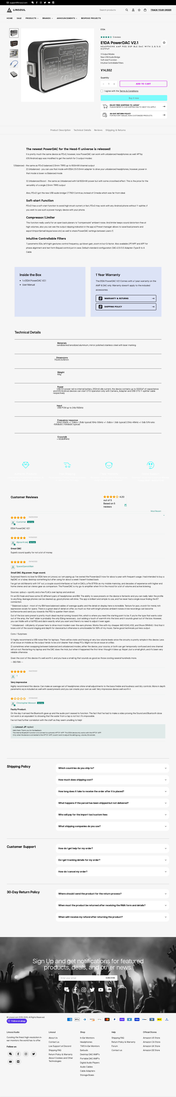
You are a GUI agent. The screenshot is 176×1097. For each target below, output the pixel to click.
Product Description (60, 130)
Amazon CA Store (151, 1042)
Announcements (66, 18)
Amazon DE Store (151, 1050)
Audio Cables (86, 1066)
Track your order (161, 10)
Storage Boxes (87, 1075)
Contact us (54, 1042)
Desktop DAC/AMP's (90, 1054)
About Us (53, 1037)
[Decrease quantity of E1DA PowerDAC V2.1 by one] (103, 84)
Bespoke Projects (91, 18)
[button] (144, 10)
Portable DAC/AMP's (90, 1058)
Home (10, 18)
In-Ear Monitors (87, 1037)
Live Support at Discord (60, 1046)
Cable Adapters (87, 1070)
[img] (18, 517)
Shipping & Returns (116, 130)
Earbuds (84, 1050)
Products (31, 18)
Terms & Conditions (129, 91)
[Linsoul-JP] (16, 10)
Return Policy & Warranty (61, 1054)
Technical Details (82, 130)
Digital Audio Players (89, 1062)
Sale (19, 18)
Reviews (98, 130)
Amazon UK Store (151, 1046)
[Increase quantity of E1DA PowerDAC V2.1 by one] (114, 84)
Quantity (105, 77)
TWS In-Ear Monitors (90, 1046)
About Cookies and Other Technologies (61, 1059)
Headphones (86, 1042)
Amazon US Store (151, 1037)
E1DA (103, 29)
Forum (115, 1046)
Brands (47, 18)
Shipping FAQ (55, 1050)
